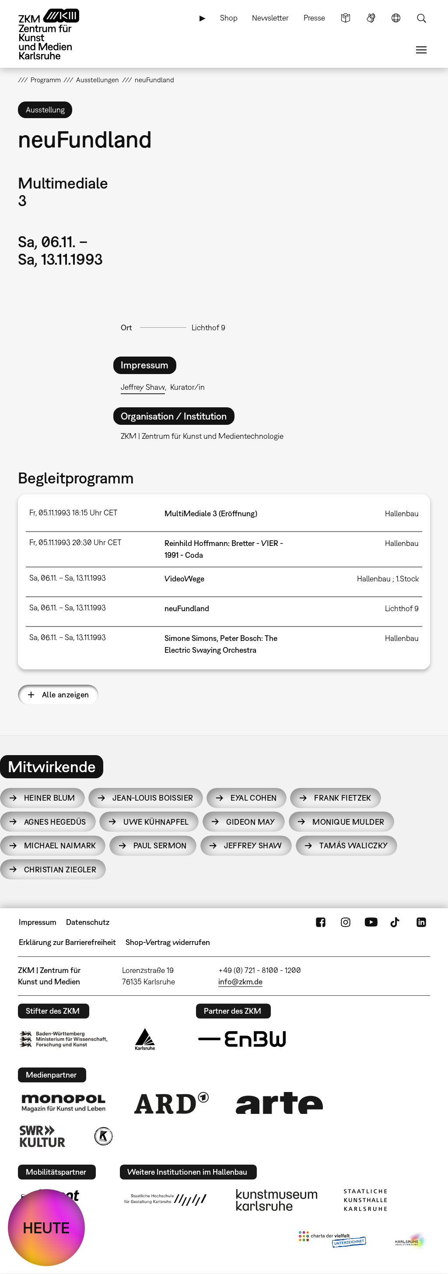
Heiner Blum (49, 797)
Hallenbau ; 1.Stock (388, 578)
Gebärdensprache (371, 18)
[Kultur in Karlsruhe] (103, 1136)
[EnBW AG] (242, 1039)
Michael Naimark (60, 845)
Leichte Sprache (345, 18)
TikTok (396, 922)
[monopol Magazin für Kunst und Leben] (63, 1103)
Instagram (345, 922)
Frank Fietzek (342, 797)
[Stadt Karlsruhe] (145, 1039)
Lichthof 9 (208, 327)
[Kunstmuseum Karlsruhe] (276, 1200)
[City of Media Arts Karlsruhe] (410, 1241)
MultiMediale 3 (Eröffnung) (210, 513)
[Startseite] (57, 34)
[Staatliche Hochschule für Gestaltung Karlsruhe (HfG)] (165, 1200)
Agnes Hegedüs (55, 821)
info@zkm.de (240, 981)
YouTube (371, 922)
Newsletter (270, 17)
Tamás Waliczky (353, 845)
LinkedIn (421, 922)
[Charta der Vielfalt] (332, 1241)
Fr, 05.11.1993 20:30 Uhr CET (75, 542)
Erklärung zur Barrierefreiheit (67, 942)
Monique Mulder (348, 821)
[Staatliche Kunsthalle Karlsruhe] (365, 1200)
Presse (314, 17)
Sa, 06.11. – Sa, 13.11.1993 (67, 577)
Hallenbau (402, 513)
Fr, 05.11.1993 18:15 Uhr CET (73, 512)
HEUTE (46, 1227)
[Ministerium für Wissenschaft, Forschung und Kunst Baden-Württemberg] (63, 1039)
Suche (421, 18)
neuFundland (186, 608)
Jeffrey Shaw (143, 387)
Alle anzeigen (65, 694)
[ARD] (171, 1103)
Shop (229, 17)
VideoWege (184, 578)
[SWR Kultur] (42, 1136)
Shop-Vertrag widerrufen (168, 942)
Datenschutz (87, 922)
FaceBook (320, 922)
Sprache (396, 18)
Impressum (37, 922)
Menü (421, 50)
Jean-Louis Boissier (152, 797)
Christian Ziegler (60, 869)
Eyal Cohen (253, 797)
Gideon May (250, 821)
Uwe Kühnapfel (156, 821)
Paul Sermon (160, 845)
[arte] (279, 1102)
